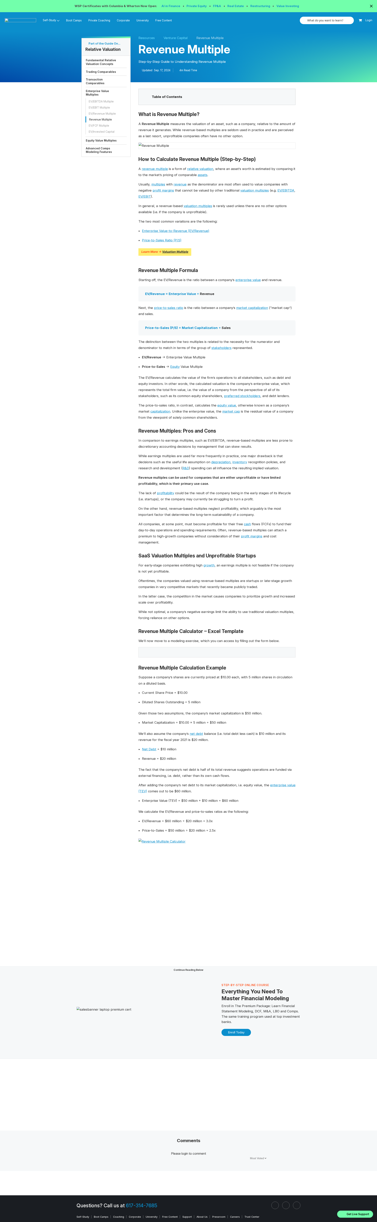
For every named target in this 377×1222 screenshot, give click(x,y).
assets (202, 175)
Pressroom (218, 1216)
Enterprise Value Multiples (97, 92)
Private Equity (197, 6)
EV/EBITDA (285, 190)
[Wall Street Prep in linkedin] (275, 1205)
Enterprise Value (182, 294)
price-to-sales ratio (168, 308)
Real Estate (236, 6)
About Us (202, 1216)
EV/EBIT (144, 196)
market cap (231, 411)
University (142, 20)
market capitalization (252, 308)
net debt (196, 734)
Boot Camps (74, 20)
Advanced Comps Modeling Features (99, 149)
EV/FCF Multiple (99, 125)
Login (368, 20)
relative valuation (200, 169)
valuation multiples (254, 190)
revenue (180, 184)
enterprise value (248, 280)
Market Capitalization (200, 328)
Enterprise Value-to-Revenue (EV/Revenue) (175, 231)
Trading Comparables (101, 71)
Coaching (118, 1216)
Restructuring (260, 6)
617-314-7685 (141, 1205)
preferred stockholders (242, 396)
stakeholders (221, 348)
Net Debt (149, 749)
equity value (226, 405)
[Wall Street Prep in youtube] (296, 1205)
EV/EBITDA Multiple (101, 101)
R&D (185, 468)
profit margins (163, 190)
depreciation (221, 462)
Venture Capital (176, 38)
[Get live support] (355, 1214)
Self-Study (83, 1216)
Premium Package (256, 1006)
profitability (165, 493)
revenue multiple (155, 169)
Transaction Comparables (95, 81)
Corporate (123, 20)
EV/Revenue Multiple (102, 113)
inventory (239, 462)
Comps (292, 1011)
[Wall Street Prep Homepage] (22, 20)
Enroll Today (236, 1032)
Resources (146, 38)
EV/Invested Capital (101, 131)
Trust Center (251, 1216)
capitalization (160, 411)
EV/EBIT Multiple (99, 107)
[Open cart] (360, 20)
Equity (175, 367)
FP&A (217, 6)
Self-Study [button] (49, 20)
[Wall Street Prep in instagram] (286, 1205)
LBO (276, 1011)
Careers (235, 1216)
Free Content (163, 20)
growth (209, 565)
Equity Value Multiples (101, 140)
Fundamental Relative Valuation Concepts (101, 62)
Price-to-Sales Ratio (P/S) (161, 240)
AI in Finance (171, 6)
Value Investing (287, 6)
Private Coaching (99, 20)
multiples (158, 184)
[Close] (372, 1209)
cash (247, 524)
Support (187, 1216)
